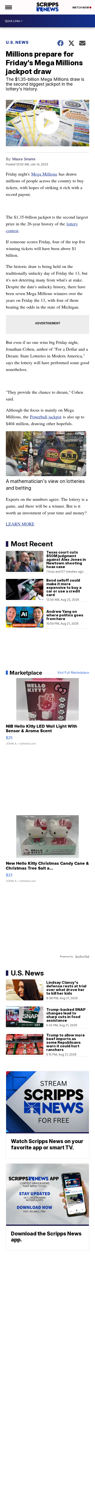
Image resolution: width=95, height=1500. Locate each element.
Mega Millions (44, 174)
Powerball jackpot (45, 417)
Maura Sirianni (23, 159)
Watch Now (80, 7)
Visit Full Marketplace (73, 672)
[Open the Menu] (8, 7)
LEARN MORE (20, 524)
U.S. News (17, 42)
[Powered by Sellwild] (82, 956)
